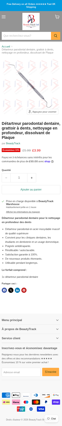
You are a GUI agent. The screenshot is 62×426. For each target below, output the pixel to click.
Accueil (6, 46)
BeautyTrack (13, 143)
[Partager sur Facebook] (4, 290)
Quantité (6, 170)
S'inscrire (50, 371)
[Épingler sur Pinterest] (24, 290)
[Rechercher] (55, 36)
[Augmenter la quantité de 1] (31, 177)
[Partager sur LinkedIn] (17, 290)
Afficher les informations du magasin (23, 212)
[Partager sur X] (10, 290)
